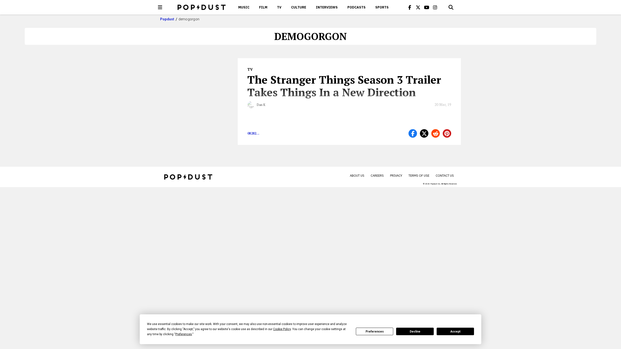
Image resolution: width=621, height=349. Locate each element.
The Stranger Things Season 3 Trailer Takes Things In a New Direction (344, 85)
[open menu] (160, 7)
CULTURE (298, 7)
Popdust (167, 19)
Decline (415, 331)
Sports (382, 7)
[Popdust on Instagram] (435, 7)
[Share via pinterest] (447, 133)
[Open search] (451, 7)
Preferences (375, 331)
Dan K (261, 105)
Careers (377, 176)
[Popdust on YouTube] (426, 7)
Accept (455, 331)
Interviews (327, 7)
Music (243, 7)
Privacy (396, 176)
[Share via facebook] (413, 133)
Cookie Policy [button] (282, 329)
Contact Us (445, 176)
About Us (357, 176)
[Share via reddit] (435, 133)
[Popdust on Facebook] (409, 7)
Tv (279, 7)
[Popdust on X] (418, 7)
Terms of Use (419, 176)
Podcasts (356, 7)
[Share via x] (424, 133)
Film (263, 7)
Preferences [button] (183, 334)
